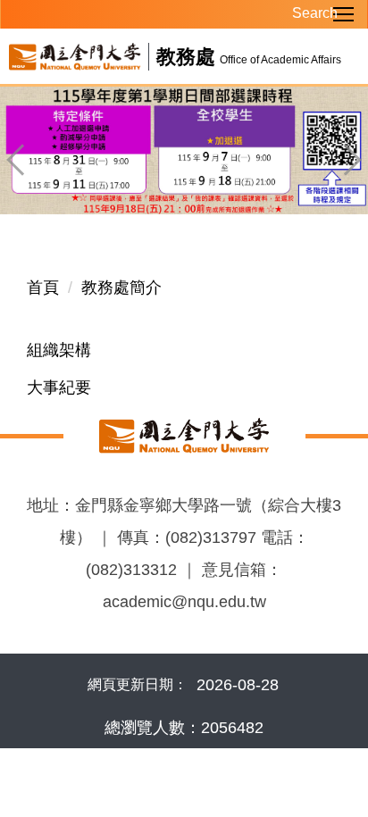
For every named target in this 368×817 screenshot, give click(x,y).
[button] (22, 160)
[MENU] (184, 14)
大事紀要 (59, 387)
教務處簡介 (121, 287)
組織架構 (59, 350)
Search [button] (305, 13)
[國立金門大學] (184, 435)
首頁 (43, 287)
